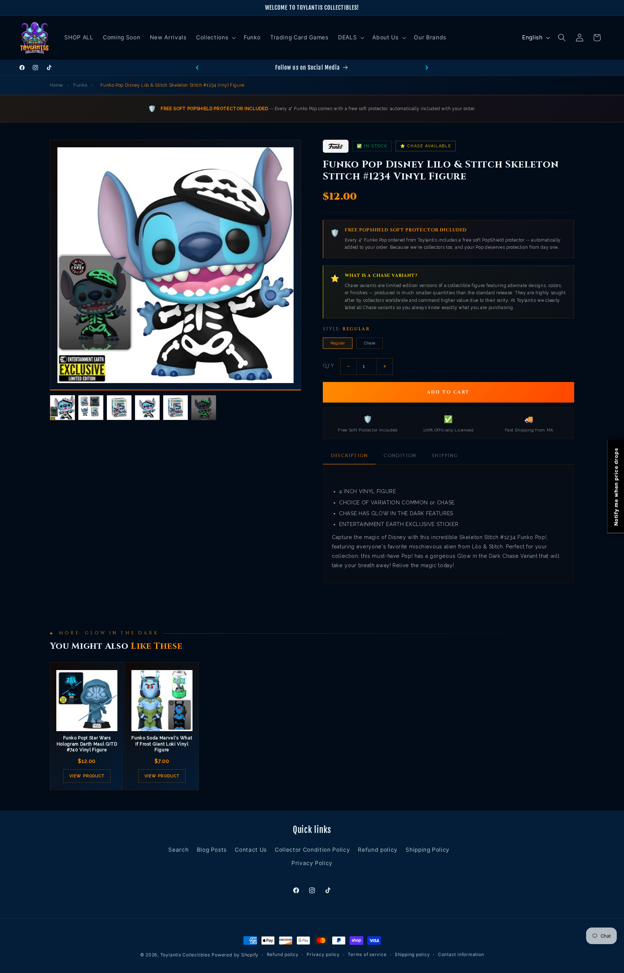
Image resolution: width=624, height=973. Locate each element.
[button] (215, 37)
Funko (80, 85)
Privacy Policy (312, 863)
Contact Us (251, 849)
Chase (369, 343)
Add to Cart (448, 392)
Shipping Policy (428, 849)
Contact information (461, 954)
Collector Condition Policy (312, 849)
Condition (400, 456)
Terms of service (367, 954)
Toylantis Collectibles (185, 954)
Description (349, 456)
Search (178, 849)
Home (56, 85)
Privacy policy (323, 954)
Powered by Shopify (235, 954)
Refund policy (378, 849)
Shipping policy (412, 954)
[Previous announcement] (197, 67)
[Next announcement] (427, 67)
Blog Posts (212, 849)
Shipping (445, 456)
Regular (337, 343)
